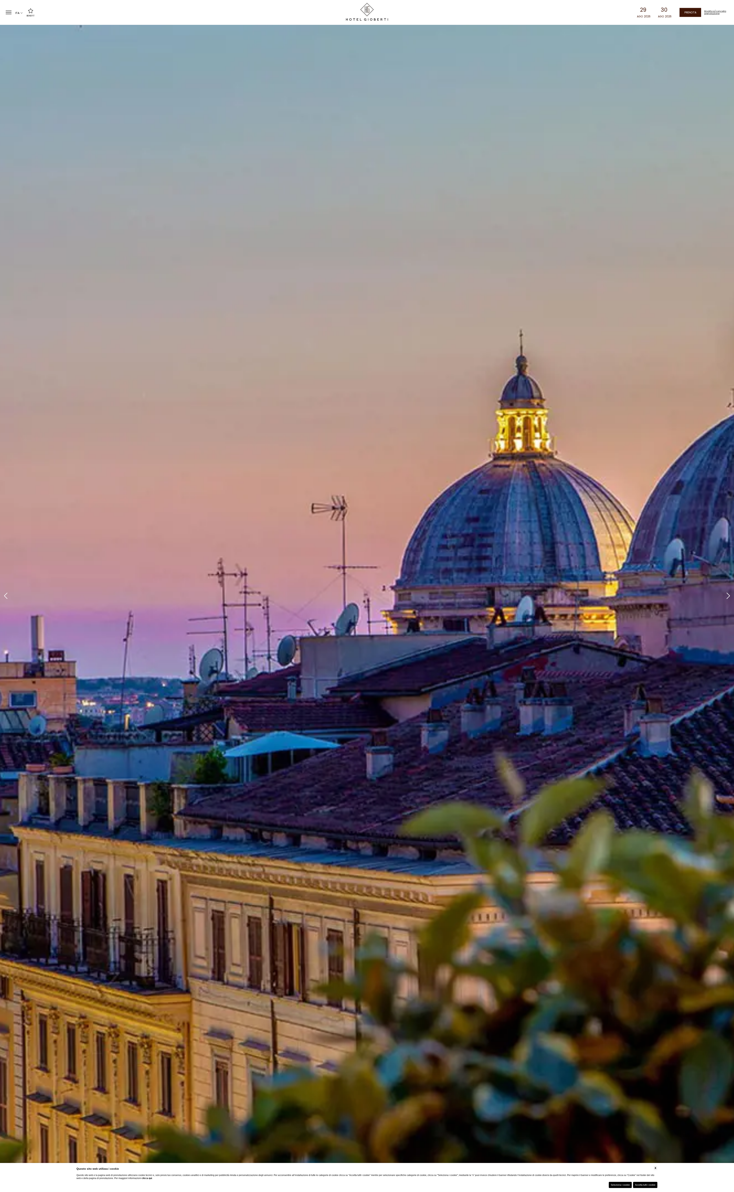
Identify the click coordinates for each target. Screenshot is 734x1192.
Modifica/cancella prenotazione (714, 12)
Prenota (690, 12)
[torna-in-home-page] (367, 12)
